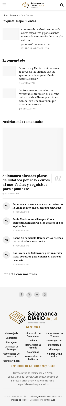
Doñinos (33, 340)
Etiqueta (14, 15)
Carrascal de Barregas (11, 348)
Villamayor (54, 349)
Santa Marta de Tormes (54, 334)
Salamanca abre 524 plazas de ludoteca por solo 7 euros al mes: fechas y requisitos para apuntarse (26, 182)
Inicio (5, 15)
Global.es (50, 400)
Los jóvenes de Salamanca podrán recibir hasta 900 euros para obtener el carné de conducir (37, 256)
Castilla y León (11, 360)
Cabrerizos (11, 337)
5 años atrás (27, 83)
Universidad (54, 345)
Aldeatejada (11, 333)
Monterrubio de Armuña (33, 346)
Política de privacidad (51, 396)
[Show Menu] (4, 5)
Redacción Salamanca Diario (38, 44)
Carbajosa (11, 342)
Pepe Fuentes (26, 15)
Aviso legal (35, 396)
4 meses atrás (28, 109)
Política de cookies (19, 400)
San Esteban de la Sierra (33, 357)
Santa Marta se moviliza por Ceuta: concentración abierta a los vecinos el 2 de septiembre (38, 223)
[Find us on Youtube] (37, 294)
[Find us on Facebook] (21, 294)
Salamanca (33, 352)
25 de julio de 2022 (33, 48)
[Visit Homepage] (33, 5)
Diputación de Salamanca (33, 334)
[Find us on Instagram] (44, 294)
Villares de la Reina (54, 355)
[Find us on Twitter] (29, 295)
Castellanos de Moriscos (11, 355)
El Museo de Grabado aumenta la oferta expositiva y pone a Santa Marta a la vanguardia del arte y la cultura (42, 35)
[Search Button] (61, 5)
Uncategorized (54, 340)
